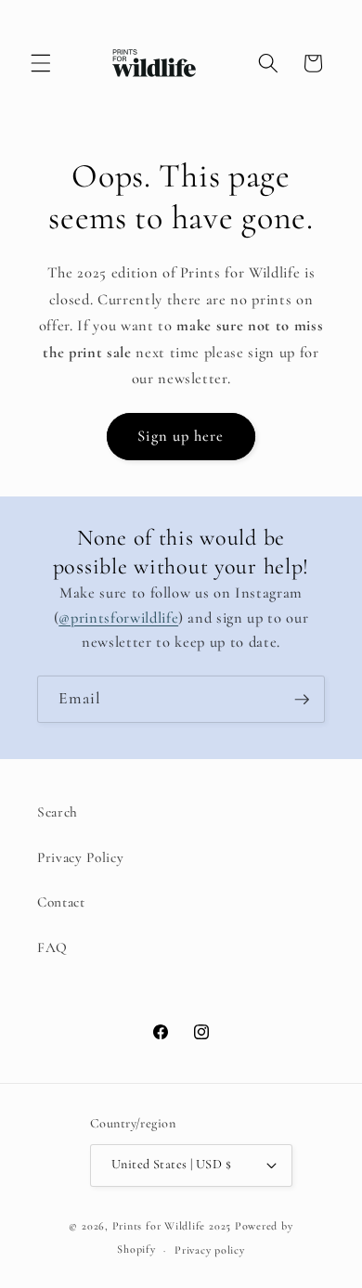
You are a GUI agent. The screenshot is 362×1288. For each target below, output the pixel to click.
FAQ (52, 947)
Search (57, 812)
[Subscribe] (301, 700)
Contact (61, 902)
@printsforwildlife (118, 618)
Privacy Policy (80, 857)
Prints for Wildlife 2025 (171, 1225)
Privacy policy (210, 1249)
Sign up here (180, 436)
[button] (41, 63)
